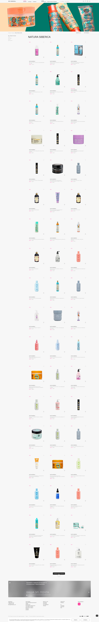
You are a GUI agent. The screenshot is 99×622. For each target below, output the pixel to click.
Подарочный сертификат (52, 1)
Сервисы (62, 602)
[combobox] (86, 33)
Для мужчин (10, 40)
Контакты (45, 603)
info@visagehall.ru (12, 604)
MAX (61, 607)
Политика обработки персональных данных (36, 616)
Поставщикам (45, 604)
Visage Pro (62, 601)
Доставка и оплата (29, 606)
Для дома (9, 38)
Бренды (27, 608)
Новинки (34, 1)
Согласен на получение (39, 595)
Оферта (27, 616)
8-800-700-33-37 (11, 602)
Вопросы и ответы (29, 607)
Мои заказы (28, 601)
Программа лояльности (30, 605)
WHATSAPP (62, 606)
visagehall (10, 601)
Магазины (45, 602)
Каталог (27, 609)
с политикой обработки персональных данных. (42, 620)
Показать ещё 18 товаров (59, 573)
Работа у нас (45, 601)
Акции (27, 603)
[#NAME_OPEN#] (97, 616)
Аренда (44, 605)
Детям (9, 39)
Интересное (43, 1)
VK (60, 604)
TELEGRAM (62, 605)
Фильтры (78, 32)
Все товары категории (12, 35)
